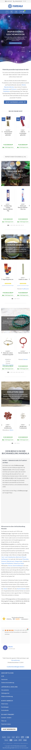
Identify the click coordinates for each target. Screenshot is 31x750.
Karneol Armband (23, 353)
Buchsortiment (21, 588)
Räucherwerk (10, 561)
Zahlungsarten (5, 693)
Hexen (5, 588)
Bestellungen (5, 707)
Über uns (3, 721)
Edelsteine (6, 89)
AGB (2, 676)
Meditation (6, 91)
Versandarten (5, 690)
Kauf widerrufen (9, 729)
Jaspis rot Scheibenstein (8, 427)
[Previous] (2, 131)
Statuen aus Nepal (19, 563)
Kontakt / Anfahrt (6, 717)
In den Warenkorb (8, 144)
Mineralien (25, 559)
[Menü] (7, 11)
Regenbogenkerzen (8, 279)
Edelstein (25, 359)
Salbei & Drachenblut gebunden (22, 133)
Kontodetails (5, 710)
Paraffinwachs (25, 288)
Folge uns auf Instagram (15, 43)
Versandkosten (15, 660)
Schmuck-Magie (15, 318)
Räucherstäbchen (9, 87)
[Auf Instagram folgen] (25, 1)
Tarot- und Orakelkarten (8, 557)
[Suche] (11, 11)
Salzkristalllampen (18, 565)
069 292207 (18, 42)
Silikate (11, 430)
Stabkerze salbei (23, 279)
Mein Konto (4, 703)
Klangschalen (18, 561)
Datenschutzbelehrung (7, 682)
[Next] (29, 131)
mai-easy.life (25, 747)
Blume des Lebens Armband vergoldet (8, 353)
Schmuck (14, 89)
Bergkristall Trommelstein (23, 427)
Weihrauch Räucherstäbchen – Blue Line (23, 207)
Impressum (4, 679)
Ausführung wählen (8, 292)
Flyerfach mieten (6, 724)
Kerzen (10, 565)
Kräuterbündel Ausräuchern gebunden (8, 133)
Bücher (24, 85)
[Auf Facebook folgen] (23, 1)
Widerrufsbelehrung (7, 696)
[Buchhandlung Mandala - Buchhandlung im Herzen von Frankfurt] (15, 6)
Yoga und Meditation (7, 563)
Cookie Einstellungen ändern (15, 666)
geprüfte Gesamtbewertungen (8, 285)
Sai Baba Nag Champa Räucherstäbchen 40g (8, 208)
